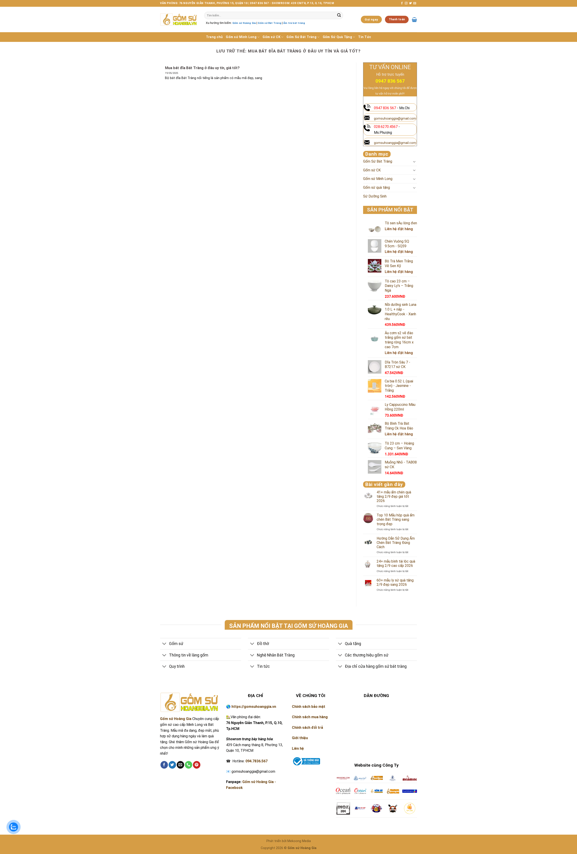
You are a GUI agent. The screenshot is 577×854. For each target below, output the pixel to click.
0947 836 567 (390, 81)
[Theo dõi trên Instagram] (406, 3)
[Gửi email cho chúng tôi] (414, 3)
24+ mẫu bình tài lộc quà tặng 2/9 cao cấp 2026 (396, 563)
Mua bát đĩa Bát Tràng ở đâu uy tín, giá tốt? (202, 68)
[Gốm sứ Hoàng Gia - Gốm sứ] (178, 19)
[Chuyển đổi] (414, 161)
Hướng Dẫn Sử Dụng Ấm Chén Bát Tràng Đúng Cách (396, 542)
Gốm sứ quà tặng (376, 187)
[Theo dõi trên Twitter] (410, 3)
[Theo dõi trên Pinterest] (196, 765)
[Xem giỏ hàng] (414, 20)
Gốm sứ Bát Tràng (269, 23)
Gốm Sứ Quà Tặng (337, 37)
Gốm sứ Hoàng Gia (244, 23)
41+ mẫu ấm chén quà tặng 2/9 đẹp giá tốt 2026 (394, 496)
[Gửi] (339, 15)
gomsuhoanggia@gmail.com (395, 118)
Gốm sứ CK (271, 37)
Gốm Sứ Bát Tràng (301, 37)
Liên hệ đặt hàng (399, 229)
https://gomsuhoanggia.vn (253, 706)
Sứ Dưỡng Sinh (375, 196)
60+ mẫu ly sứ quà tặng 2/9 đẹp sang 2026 (395, 582)
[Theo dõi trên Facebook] (402, 3)
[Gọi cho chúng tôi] (188, 765)
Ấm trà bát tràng (294, 23)
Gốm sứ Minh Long (241, 37)
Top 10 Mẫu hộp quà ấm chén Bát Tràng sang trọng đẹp (395, 519)
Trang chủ (214, 37)
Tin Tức (364, 37)
